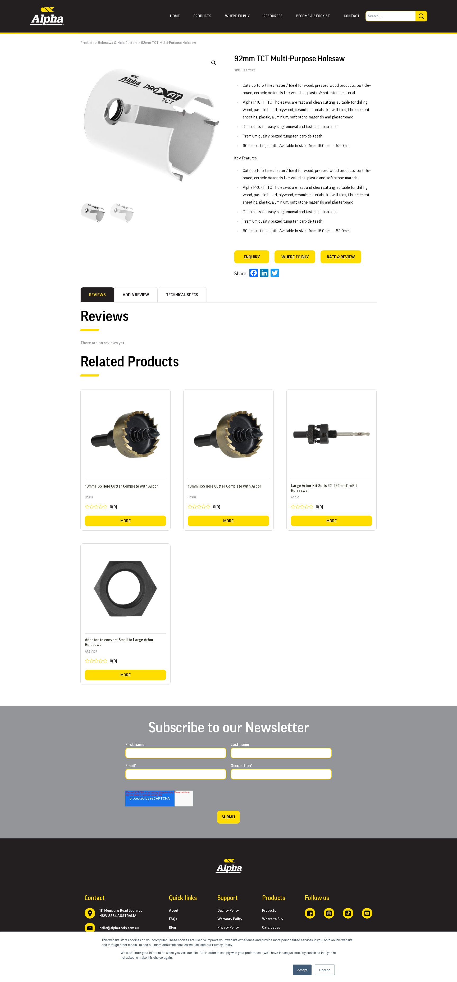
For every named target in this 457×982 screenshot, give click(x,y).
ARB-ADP (101, 658)
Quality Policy (228, 910)
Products (202, 16)
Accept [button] (302, 969)
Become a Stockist (313, 16)
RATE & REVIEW (341, 257)
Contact (352, 16)
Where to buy (237, 16)
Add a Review (136, 295)
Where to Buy (272, 919)
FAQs (173, 919)
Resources (272, 16)
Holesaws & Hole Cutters (118, 43)
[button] (213, 63)
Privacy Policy (228, 927)
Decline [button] (324, 969)
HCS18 (204, 503)
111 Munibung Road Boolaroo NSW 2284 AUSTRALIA (120, 913)
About (174, 910)
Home (175, 16)
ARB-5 (307, 503)
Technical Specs (182, 295)
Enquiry (252, 257)
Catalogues (271, 927)
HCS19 (101, 503)
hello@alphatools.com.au (119, 928)
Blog (172, 927)
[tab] (97, 294)
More (125, 521)
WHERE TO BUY (295, 257)
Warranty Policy (229, 919)
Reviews (97, 295)
